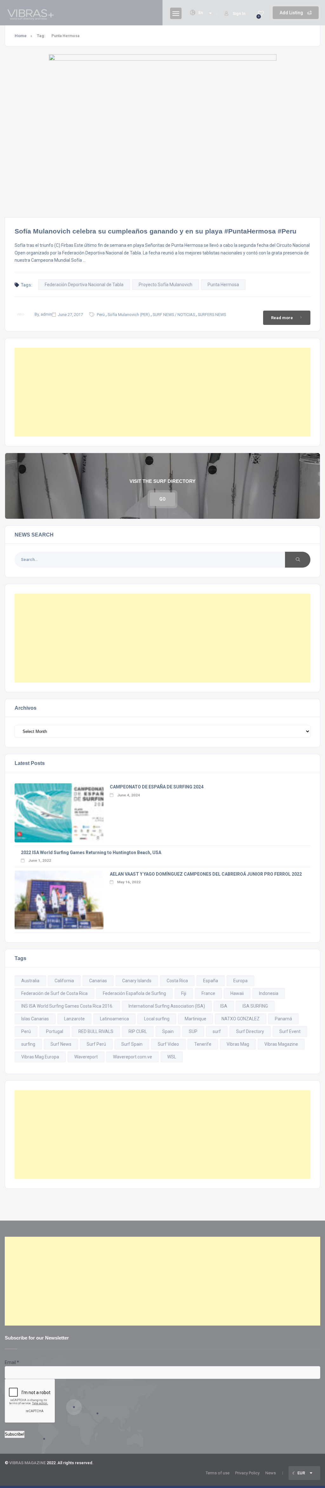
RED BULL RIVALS (95, 1031)
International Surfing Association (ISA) (167, 1006)
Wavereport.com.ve (132, 1056)
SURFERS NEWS (212, 314)
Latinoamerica (114, 1018)
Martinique (195, 1018)
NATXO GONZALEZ (241, 1018)
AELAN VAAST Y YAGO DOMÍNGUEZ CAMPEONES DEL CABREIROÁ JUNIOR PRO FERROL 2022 (206, 874)
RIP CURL (138, 1031)
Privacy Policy (247, 1473)
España (210, 980)
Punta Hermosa (223, 284)
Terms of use (217, 1473)
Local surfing (156, 1018)
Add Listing (292, 12)
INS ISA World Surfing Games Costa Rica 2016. (67, 1006)
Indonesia (268, 993)
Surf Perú (96, 1044)
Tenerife (202, 1044)
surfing (28, 1044)
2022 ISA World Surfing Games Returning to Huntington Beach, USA (91, 852)
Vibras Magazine (281, 1044)
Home (21, 35)
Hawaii (237, 993)
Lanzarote (74, 1018)
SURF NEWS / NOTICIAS (174, 314)
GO (162, 499)
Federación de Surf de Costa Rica (54, 993)
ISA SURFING (255, 1006)
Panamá (283, 1018)
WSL (171, 1056)
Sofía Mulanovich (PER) (129, 314)
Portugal (54, 1031)
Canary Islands (136, 980)
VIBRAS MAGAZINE (27, 1462)
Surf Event (290, 1031)
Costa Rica (177, 980)
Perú (101, 314)
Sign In (239, 13)
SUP (193, 1031)
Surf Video (168, 1044)
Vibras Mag (238, 1044)
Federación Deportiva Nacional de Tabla (84, 284)
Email (12, 1362)
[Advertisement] (162, 392)
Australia (30, 980)
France (208, 993)
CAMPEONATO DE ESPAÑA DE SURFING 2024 (156, 786)
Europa (240, 980)
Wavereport (86, 1056)
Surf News (60, 1044)
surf (217, 1031)
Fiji (183, 993)
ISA (223, 1006)
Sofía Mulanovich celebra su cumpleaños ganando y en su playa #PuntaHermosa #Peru (155, 231)
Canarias (98, 980)
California (64, 980)
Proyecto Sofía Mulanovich (165, 284)
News (270, 1473)
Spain (168, 1031)
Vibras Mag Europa (40, 1056)
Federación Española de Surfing (134, 993)
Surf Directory (250, 1031)
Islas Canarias (35, 1018)
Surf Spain (132, 1044)
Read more (282, 317)
